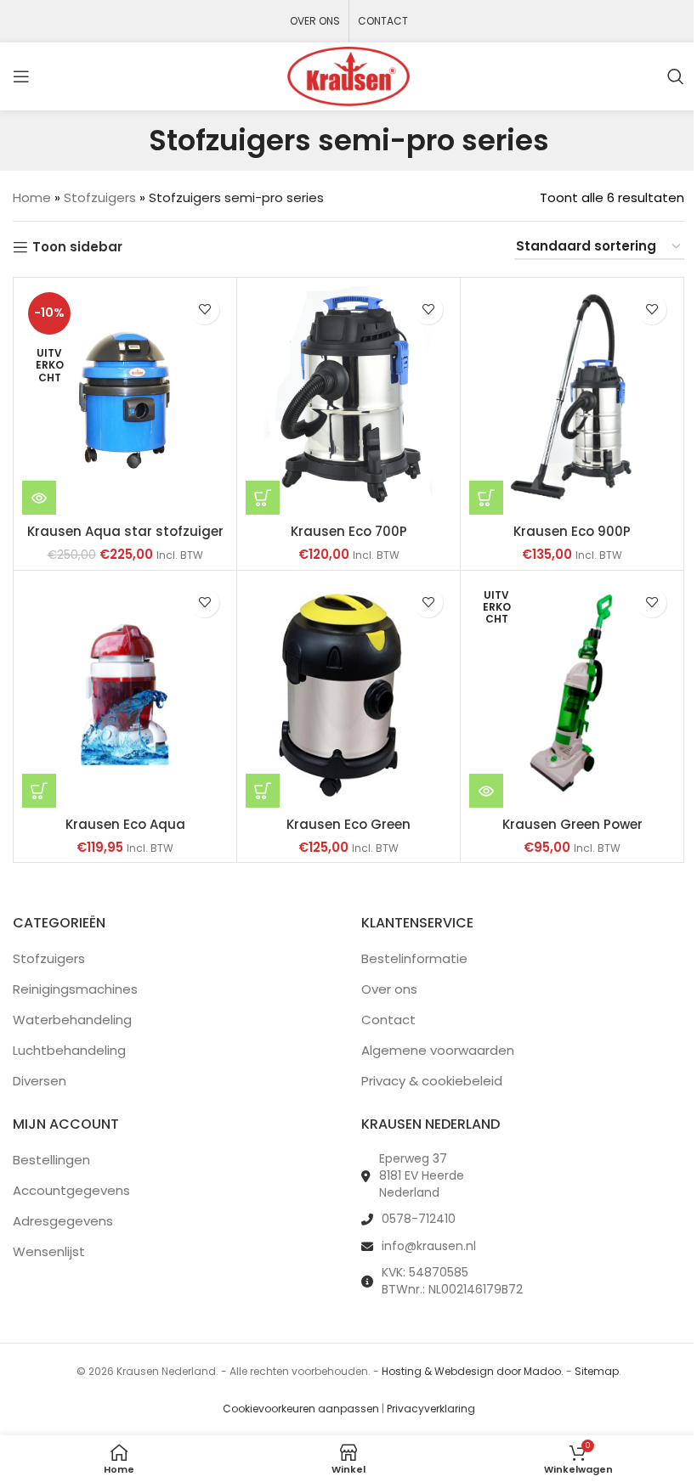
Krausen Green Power (572, 824)
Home (32, 197)
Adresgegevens (63, 1221)
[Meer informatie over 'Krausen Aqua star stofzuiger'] (39, 498)
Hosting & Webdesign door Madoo (471, 1371)
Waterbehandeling (72, 1019)
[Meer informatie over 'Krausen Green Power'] (486, 791)
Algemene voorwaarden (437, 1050)
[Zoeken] (676, 76)
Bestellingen (51, 1160)
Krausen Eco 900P (572, 531)
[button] (263, 498)
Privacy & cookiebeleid (431, 1081)
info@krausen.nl (429, 1245)
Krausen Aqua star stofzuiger (125, 531)
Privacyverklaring (431, 1408)
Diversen (39, 1081)
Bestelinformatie (414, 958)
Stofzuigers (100, 197)
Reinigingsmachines (75, 989)
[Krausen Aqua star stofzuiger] (125, 400)
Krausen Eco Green (348, 824)
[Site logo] (349, 75)
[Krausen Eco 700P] (348, 400)
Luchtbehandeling (69, 1050)
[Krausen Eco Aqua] (125, 693)
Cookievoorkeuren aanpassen (301, 1408)
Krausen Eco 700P (349, 531)
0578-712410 (419, 1218)
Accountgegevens (71, 1190)
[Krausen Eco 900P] (572, 400)
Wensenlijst (49, 1251)
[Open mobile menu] (21, 76)
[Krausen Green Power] (572, 693)
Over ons (389, 989)
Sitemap (597, 1371)
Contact (388, 1019)
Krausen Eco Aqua (125, 824)
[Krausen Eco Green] (348, 693)
